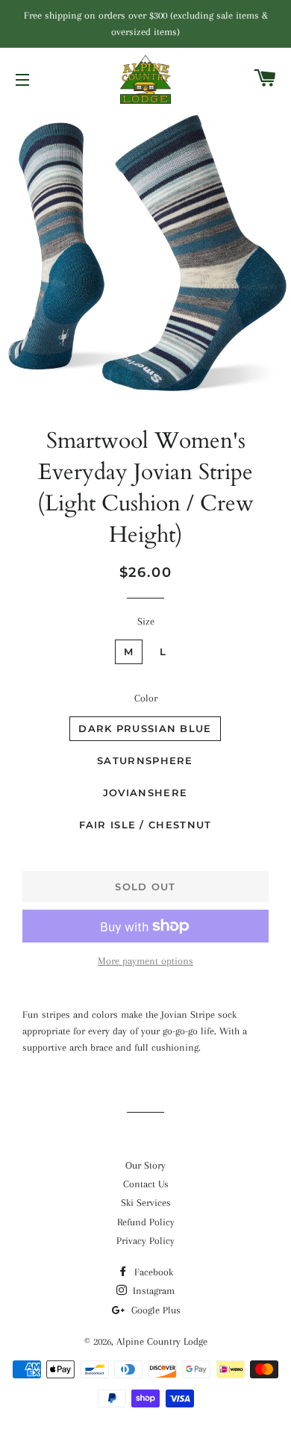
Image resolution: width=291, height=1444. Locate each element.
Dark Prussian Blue (144, 728)
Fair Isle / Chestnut (145, 825)
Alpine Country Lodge (161, 1341)
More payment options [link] (145, 960)
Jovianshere (145, 792)
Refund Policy (146, 1222)
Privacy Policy (145, 1240)
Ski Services (146, 1202)
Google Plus (154, 1310)
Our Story (145, 1165)
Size (145, 621)
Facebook (152, 1272)
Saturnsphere (145, 760)
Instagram (152, 1290)
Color (145, 698)
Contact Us (146, 1184)
